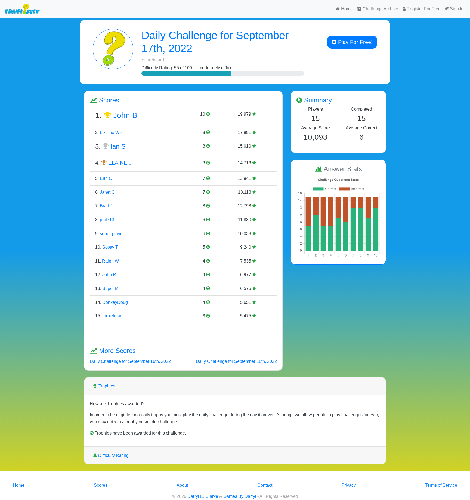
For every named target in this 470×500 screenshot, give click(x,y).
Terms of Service (441, 485)
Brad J (106, 206)
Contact (264, 485)
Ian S (118, 146)
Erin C (106, 178)
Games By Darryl (239, 496)
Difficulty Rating (113, 455)
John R (109, 274)
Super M (110, 288)
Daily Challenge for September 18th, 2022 (236, 361)
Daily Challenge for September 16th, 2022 (130, 361)
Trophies (106, 386)
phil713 (107, 219)
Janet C (107, 192)
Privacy (348, 485)
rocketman (112, 316)
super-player (112, 233)
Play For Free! (354, 42)
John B (125, 115)
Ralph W (110, 261)
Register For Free (423, 9)
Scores (100, 485)
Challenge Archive (379, 9)
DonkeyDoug (115, 302)
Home (346, 9)
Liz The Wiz (111, 132)
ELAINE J (120, 163)
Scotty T (110, 247)
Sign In (456, 9)
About (182, 485)
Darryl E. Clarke (202, 496)
